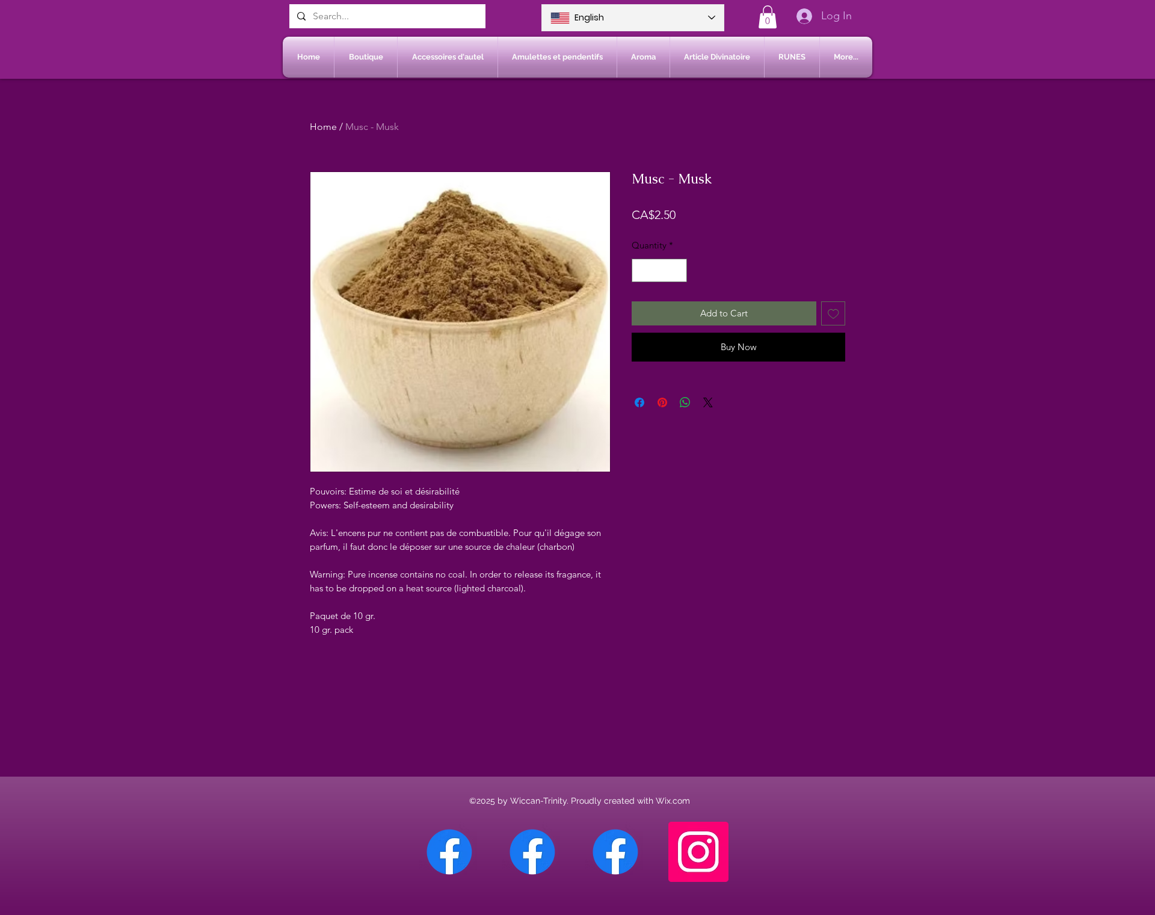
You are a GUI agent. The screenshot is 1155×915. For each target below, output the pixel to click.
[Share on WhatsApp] (685, 402)
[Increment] (678, 270)
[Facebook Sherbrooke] (532, 852)
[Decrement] (641, 270)
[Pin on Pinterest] (662, 402)
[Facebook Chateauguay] (449, 852)
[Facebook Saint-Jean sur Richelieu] (615, 852)
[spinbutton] (660, 270)
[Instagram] (698, 852)
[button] (767, 16)
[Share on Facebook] (639, 402)
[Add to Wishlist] (833, 313)
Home (323, 126)
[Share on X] (708, 402)
